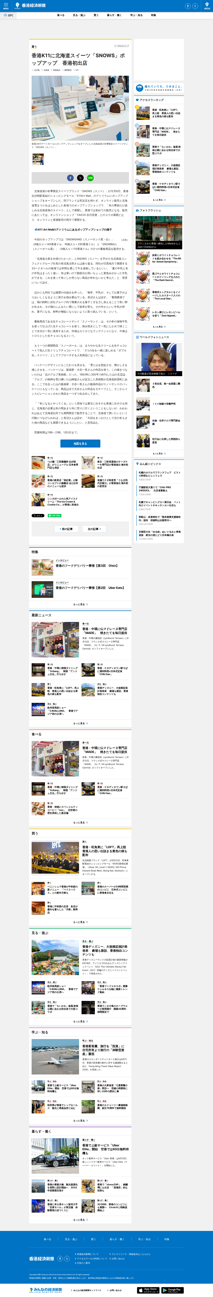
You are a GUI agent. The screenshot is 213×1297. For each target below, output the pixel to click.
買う (96, 15)
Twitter (195, 6)
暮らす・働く (114, 15)
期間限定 (68, 70)
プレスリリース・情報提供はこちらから (131, 1254)
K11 (77, 70)
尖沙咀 (37, 70)
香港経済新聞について (88, 1254)
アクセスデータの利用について (92, 1258)
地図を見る (80, 443)
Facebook (188, 6)
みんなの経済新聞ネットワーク (45, 1290)
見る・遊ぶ (79, 15)
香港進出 (56, 70)
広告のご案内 (83, 1263)
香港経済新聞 (30, 5)
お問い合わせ (118, 1258)
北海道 (46, 70)
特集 (153, 15)
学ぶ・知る (136, 15)
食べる (61, 15)
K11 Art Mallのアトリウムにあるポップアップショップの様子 (75, 229)
